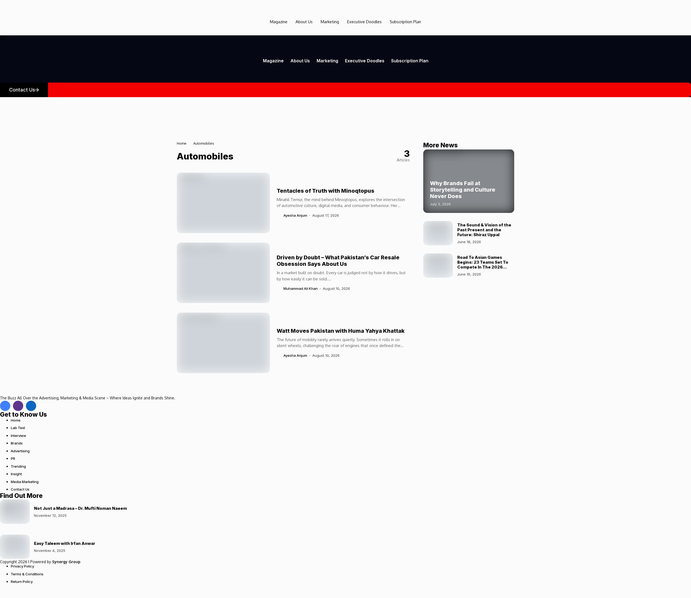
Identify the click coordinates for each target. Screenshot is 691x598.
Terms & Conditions (27, 574)
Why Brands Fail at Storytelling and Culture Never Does (462, 189)
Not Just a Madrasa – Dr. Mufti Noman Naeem (80, 508)
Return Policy (22, 581)
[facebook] (5, 406)
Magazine (278, 21)
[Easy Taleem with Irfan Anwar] (15, 547)
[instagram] (18, 406)
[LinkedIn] (31, 406)
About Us (304, 21)
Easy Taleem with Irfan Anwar (64, 543)
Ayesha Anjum (295, 215)
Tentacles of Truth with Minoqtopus (325, 191)
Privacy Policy (22, 566)
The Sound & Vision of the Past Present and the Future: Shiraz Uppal (484, 229)
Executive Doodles (364, 21)
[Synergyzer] (15, 4)
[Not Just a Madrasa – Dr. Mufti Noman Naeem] (15, 512)
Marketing (330, 21)
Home (182, 143)
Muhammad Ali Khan (300, 289)
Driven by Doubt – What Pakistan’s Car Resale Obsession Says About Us (338, 260)
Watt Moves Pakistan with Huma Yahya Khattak (341, 331)
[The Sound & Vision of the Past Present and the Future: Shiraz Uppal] (438, 233)
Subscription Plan (405, 21)
